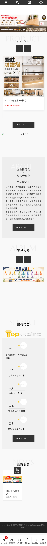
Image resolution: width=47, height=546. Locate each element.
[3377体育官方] (23, 10)
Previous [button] (19, 48)
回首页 (41, 2)
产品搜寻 (18, 2)
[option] (23, 23)
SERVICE (21, 438)
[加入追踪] (41, 95)
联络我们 (29, 2)
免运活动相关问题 (23, 287)
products (21, 125)
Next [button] (27, 48)
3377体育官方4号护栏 (23, 83)
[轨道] (23, 23)
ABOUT (21, 227)
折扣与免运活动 (12, 485)
